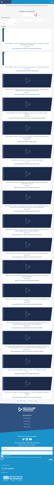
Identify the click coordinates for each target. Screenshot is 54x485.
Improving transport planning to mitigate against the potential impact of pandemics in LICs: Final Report (27, 276)
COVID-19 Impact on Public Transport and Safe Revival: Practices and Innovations (27, 253)
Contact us (27, 424)
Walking (43, 117)
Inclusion (31, 94)
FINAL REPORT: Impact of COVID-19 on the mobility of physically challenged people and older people (27, 137)
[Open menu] (51, 2)
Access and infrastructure (17, 48)
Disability (23, 94)
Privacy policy (27, 418)
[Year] (48, 20)
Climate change (17, 94)
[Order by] (9, 23)
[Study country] (9, 20)
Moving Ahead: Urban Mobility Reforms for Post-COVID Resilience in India (27, 370)
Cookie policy (27, 421)
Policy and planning (30, 280)
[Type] (40, 20)
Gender (27, 94)
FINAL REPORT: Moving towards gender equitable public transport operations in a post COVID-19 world (27, 183)
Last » (36, 400)
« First (23, 400)
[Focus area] (26, 20)
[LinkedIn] (27, 439)
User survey (27, 427)
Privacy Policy (26, 457)
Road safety (36, 304)
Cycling (33, 117)
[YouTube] (30, 439)
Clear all (3, 26)
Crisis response (31, 48)
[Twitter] (23, 439)
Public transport (38, 48)
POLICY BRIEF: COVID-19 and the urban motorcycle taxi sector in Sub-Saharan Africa (27, 67)
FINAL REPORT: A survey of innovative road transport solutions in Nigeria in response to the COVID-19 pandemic (27, 44)
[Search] (27, 14)
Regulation (37, 280)
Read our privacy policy (8, 455)
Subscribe (50, 459)
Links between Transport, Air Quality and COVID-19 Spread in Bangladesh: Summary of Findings (27, 392)
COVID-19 (26, 48)
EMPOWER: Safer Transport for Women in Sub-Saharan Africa (27, 160)
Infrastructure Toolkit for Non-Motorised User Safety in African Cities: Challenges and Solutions (27, 299)
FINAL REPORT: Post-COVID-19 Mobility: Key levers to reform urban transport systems (27, 113)
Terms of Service (35, 457)
